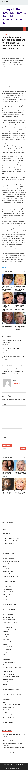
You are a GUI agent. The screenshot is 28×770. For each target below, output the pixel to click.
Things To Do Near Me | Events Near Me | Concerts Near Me (14, 16)
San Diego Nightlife (7, 686)
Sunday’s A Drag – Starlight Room (11, 704)
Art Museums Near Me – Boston (11, 538)
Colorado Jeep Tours (8, 594)
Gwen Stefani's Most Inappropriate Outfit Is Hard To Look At (20, 474)
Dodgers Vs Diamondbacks (9, 604)
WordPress (10, 768)
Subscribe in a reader (7, 522)
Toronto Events (6, 712)
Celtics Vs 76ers (7, 579)
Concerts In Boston (8, 596)
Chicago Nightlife (7, 584)
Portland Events (7, 681)
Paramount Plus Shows (8, 679)
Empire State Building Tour (9, 609)
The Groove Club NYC (8, 707)
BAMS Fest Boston (7, 551)
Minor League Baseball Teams (10, 657)
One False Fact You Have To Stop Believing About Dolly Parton (19, 288)
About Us (5, 535)
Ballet (4, 548)
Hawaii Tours (6, 634)
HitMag (17, 768)
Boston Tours (6, 566)
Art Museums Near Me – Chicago (11, 540)
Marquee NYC (6, 654)
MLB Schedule (6, 659)
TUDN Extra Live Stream (9, 717)
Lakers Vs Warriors (7, 641)
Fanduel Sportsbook (8, 614)
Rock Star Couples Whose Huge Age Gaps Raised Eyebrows (7, 474)
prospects (6, 264)
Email (4, 431)
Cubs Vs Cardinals (7, 599)
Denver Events (6, 602)
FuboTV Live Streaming (9, 619)
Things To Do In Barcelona (9, 709)
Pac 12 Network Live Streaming (11, 676)
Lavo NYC (5, 644)
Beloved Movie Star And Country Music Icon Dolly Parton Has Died (20, 327)
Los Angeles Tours (7, 652)
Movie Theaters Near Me (9, 662)
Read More (5, 267)
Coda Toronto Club (7, 589)
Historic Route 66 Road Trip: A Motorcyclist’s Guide (10, 349)
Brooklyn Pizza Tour (8, 571)
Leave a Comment (15, 51)
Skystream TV (6, 697)
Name (4, 424)
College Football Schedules (9, 591)
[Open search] (24, 29)
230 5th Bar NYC (7, 533)
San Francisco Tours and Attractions (12, 689)
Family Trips (6, 612)
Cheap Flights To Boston (9, 581)
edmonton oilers (12, 264)
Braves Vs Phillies (7, 568)
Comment (5, 404)
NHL (6, 34)
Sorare (4, 702)
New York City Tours (8, 671)
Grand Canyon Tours (8, 624)
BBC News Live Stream (8, 553)
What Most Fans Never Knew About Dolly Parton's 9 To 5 (20, 492)
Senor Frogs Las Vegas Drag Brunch (12, 694)
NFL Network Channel (8, 674)
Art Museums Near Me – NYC (10, 543)
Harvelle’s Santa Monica (9, 627)
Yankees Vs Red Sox (8, 722)
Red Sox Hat (6, 684)
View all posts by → (17, 383)
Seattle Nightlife (7, 692)
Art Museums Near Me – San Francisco (12, 546)
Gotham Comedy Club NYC (10, 622)
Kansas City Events (7, 639)
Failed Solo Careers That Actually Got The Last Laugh (7, 492)
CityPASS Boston (7, 586)
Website (4, 437)
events (3, 34)
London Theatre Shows (8, 647)
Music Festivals (6, 664)
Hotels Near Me (7, 636)
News (3, 55)
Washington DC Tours (8, 720)
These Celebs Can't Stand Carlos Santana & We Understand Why (19, 307)
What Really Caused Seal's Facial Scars (7, 325)
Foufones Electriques (8, 617)
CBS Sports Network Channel (10, 576)
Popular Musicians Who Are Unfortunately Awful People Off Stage (7, 307)
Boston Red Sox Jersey (8, 563)
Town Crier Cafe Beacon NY (10, 714)
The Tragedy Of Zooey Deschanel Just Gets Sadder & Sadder (7, 288)
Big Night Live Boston (8, 558)
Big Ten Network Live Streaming (11, 561)
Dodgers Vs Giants (7, 607)
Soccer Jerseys (6, 699)
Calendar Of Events (8, 574)
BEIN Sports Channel (8, 556)
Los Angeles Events (7, 649)
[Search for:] (14, 448)
